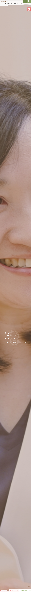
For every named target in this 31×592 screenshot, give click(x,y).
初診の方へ (8, 3)
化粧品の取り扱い (16, 3)
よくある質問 (22, 3)
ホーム (1, 3)
